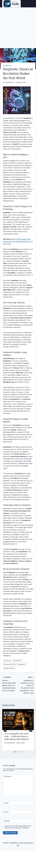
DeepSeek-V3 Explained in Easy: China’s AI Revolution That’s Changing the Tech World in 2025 (27, 685)
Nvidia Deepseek (9, 668)
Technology (7, 65)
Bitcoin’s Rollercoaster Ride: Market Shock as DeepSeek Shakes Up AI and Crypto (18, 241)
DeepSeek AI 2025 (10, 664)
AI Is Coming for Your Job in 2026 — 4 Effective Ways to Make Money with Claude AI (16, 736)
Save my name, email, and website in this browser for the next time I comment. (18, 827)
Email (6, 812)
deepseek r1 (22, 664)
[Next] (30, 729)
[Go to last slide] (5, 729)
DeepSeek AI (17, 660)
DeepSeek (7, 352)
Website (7, 821)
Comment (8, 776)
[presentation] (18, 719)
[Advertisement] (18, 26)
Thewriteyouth (9, 82)
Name (7, 803)
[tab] (14, 751)
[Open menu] (32, 3)
